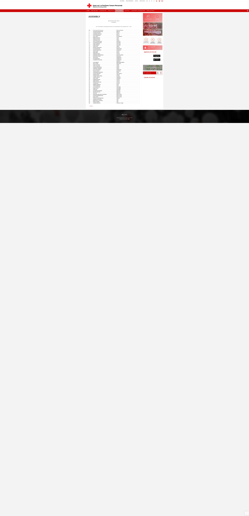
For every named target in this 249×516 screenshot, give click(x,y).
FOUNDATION (103, 10)
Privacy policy (142, 0)
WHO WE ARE (94, 10)
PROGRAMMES (119, 10)
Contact (136, 0)
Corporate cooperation (138, 10)
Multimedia (122, 0)
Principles (111, 10)
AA (128, 118)
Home (88, 10)
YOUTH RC (127, 10)
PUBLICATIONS (150, 10)
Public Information (129, 0)
